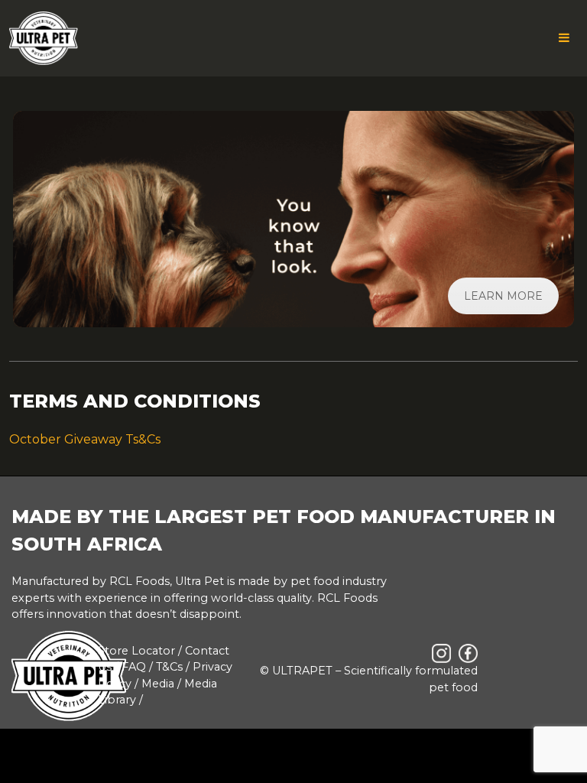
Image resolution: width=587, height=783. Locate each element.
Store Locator (136, 651)
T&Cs (169, 667)
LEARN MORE (503, 296)
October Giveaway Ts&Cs (85, 439)
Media (157, 683)
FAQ (134, 667)
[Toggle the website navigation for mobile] (564, 38)
